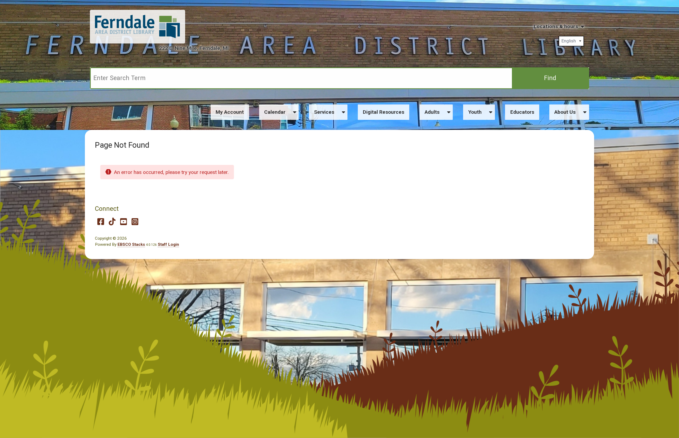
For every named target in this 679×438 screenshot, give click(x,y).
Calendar (274, 112)
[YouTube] (123, 221)
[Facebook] (100, 221)
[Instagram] (135, 221)
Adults (432, 112)
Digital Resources (383, 112)
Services (324, 112)
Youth (475, 112)
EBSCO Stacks (131, 244)
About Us (565, 112)
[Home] (137, 26)
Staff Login (168, 244)
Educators (522, 112)
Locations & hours (556, 26)
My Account (230, 112)
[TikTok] (112, 221)
